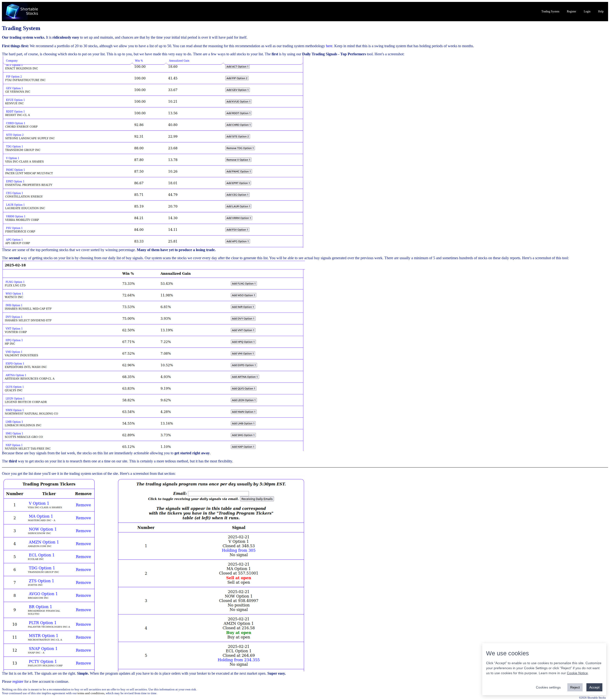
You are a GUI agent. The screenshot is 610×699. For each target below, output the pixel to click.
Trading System (550, 11)
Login (587, 11)
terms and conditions (90, 693)
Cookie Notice (577, 673)
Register (571, 11)
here (329, 46)
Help (601, 11)
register (17, 681)
